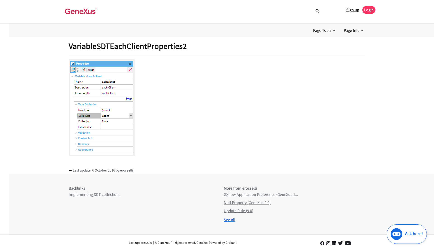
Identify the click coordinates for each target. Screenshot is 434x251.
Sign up (352, 9)
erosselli (126, 170)
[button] (324, 30)
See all (229, 219)
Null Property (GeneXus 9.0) (247, 202)
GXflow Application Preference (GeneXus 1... (261, 194)
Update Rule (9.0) (238, 210)
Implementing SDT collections (94, 194)
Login (369, 9)
